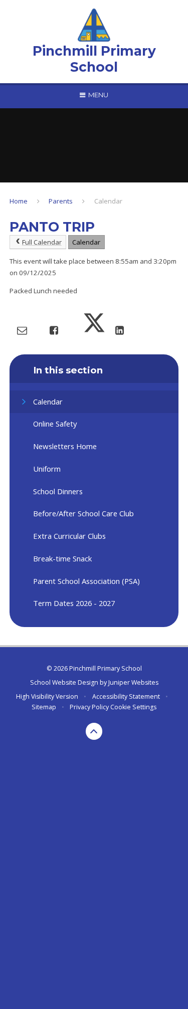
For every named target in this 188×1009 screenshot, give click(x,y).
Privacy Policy (89, 707)
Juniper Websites (133, 682)
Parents (61, 201)
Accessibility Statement (126, 696)
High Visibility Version (47, 696)
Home (19, 201)
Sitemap (44, 707)
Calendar (108, 201)
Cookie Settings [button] (133, 707)
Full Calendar (42, 242)
